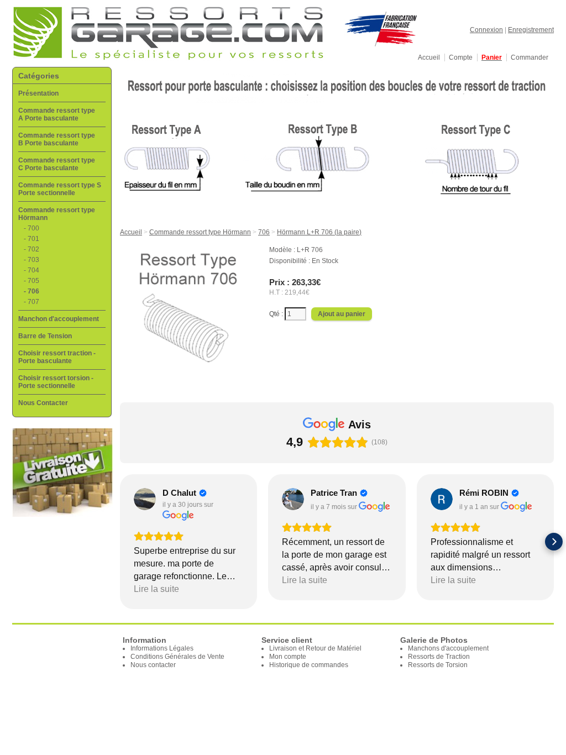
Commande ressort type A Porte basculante (56, 114)
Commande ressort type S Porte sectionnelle (59, 189)
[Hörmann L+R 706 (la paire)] (188, 371)
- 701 (31, 239)
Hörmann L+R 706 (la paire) (319, 232)
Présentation (38, 93)
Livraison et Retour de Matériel (315, 648)
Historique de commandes (308, 665)
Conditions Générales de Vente (177, 656)
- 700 (31, 228)
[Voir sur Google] (145, 499)
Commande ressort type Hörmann (200, 232)
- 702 (31, 249)
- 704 (31, 270)
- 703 (31, 260)
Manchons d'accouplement (448, 648)
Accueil (429, 57)
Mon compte (287, 656)
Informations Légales (161, 648)
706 (264, 232)
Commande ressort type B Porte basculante (56, 139)
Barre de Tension (45, 336)
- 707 (31, 302)
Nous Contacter (43, 403)
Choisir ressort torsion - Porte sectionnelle (55, 382)
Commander (529, 57)
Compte (461, 57)
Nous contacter (153, 665)
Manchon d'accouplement (58, 319)
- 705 (31, 281)
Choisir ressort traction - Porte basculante (57, 357)
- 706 (31, 291)
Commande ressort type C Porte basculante (56, 164)
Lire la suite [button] (156, 589)
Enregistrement (531, 30)
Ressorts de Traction (439, 656)
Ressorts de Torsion (438, 665)
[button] (120, 541)
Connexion (486, 30)
